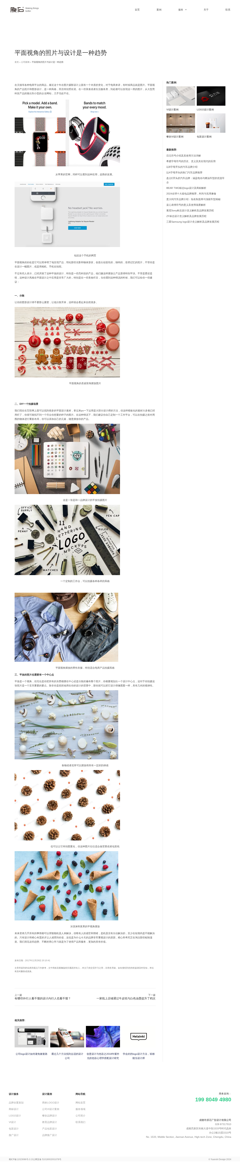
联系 (227, 9)
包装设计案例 (204, 136)
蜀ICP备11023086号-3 (19, 1159)
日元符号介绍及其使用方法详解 (183, 155)
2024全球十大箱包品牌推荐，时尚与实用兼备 (191, 193)
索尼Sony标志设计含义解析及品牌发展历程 (190, 210)
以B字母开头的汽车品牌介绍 (181, 166)
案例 (159, 9)
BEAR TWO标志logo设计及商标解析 (186, 188)
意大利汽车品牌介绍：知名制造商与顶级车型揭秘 (193, 199)
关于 (206, 9)
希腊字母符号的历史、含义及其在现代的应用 (191, 161)
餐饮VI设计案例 (174, 136)
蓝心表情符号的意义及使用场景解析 (186, 204)
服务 (180, 9)
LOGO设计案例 (205, 109)
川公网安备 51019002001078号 (46, 1159)
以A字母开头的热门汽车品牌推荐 (184, 172)
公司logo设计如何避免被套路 (31, 1053)
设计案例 (47, 1094)
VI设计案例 (172, 109)
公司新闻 (25, 61)
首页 (137, 9)
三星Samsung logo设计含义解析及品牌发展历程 (192, 221)
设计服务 (14, 1094)
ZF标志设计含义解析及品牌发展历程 (186, 216)
